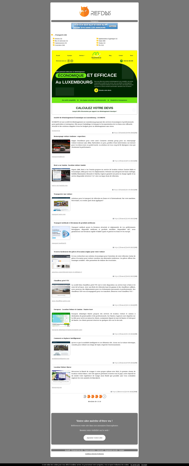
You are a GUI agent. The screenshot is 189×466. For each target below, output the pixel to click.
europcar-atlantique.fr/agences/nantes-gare (67, 330)
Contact (121, 450)
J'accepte (144, 465)
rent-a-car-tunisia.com (60, 185)
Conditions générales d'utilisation (94, 454)
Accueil (67, 450)
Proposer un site (77, 450)
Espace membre (89, 450)
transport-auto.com (58, 214)
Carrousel (100, 450)
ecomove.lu (56, 131)
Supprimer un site (111, 450)
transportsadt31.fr (58, 157)
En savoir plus (135, 465)
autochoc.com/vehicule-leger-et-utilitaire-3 (67, 272)
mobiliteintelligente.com (60, 358)
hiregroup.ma (57, 387)
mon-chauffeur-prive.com (61, 301)
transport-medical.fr (59, 243)
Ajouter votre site (94, 438)
